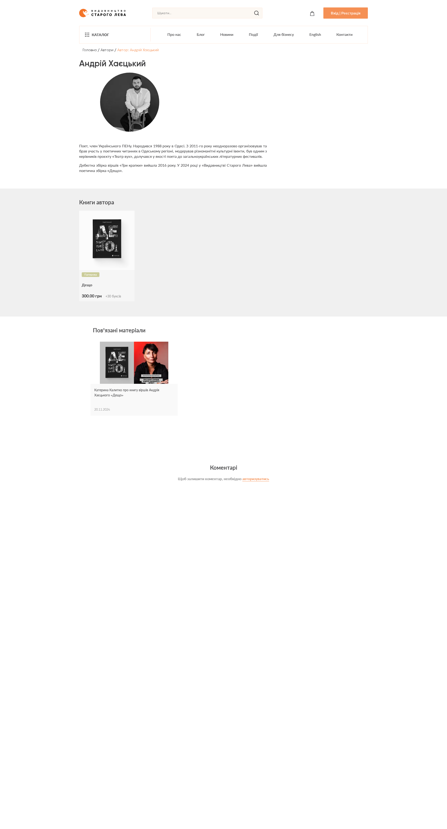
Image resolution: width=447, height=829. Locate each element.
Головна (90, 50)
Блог (201, 34)
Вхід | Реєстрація (345, 13)
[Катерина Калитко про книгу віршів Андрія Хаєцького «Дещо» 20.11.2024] (134, 364)
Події (253, 34)
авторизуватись (255, 478)
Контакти (344, 34)
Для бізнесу (284, 34)
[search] (256, 13)
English (315, 34)
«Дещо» (114, 170)
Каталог (100, 34)
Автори (107, 50)
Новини (226, 34)
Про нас (174, 34)
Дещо (87, 285)
